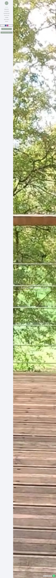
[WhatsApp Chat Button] (53, 575)
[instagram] (7, 25)
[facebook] (5, 25)
